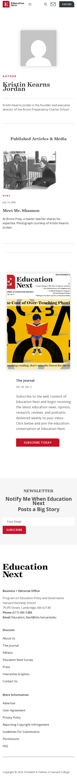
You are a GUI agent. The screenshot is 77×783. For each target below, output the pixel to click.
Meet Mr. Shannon (21, 210)
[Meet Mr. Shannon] (29, 170)
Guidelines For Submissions (21, 732)
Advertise (9, 703)
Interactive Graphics (16, 674)
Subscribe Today (38, 443)
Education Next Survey (18, 660)
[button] (45, 4)
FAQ (5, 746)
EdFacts (8, 653)
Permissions (11, 739)
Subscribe (14, 530)
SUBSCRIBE (67, 4)
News (7, 195)
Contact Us (10, 681)
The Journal (11, 646)
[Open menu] (30, 4)
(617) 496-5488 (22, 612)
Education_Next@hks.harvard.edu (33, 617)
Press (6, 667)
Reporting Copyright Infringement (26, 725)
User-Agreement (14, 710)
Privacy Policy (12, 717)
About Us (9, 638)
